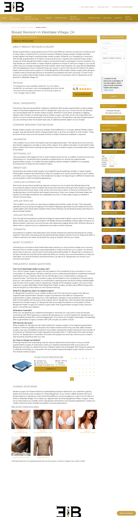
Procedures (61, 18)
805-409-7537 (103, 7)
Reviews (107, 18)
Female (111, 158)
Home (4, 18)
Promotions (94, 18)
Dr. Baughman (15, 18)
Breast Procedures (24, 41)
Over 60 (112, 156)
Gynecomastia (43, 458)
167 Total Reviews (80, 85)
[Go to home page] (23, 7)
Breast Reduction (21, 458)
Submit (113, 96)
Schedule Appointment (122, 7)
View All (33, 37)
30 (72, 379)
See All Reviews (83, 94)
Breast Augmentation (21, 432)
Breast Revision (110, 152)
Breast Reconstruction (87, 432)
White (111, 160)
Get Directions (87, 7)
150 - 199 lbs (113, 164)
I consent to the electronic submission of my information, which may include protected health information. (113, 83)
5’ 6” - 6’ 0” (112, 162)
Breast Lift (65, 431)
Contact (118, 18)
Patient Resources (75, 18)
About (49, 18)
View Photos (115, 171)
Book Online (128, 18)
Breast (31, 27)
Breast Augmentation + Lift (43, 432)
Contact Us (50, 369)
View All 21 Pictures (113, 118)
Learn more (108, 90)
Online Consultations (31, 18)
